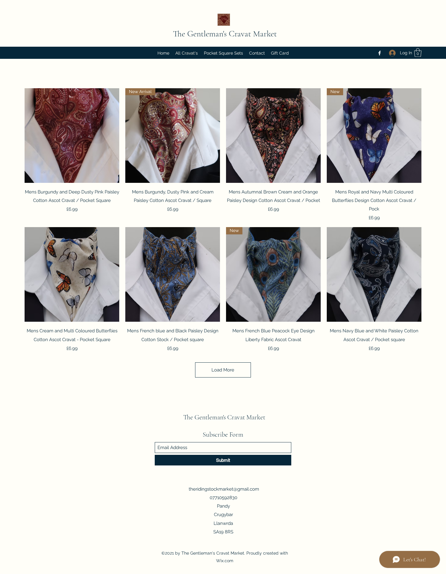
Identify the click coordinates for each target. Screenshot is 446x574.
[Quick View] (72, 135)
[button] (417, 52)
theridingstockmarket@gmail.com (224, 489)
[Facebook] (380, 53)
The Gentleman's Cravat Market (225, 34)
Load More (222, 370)
